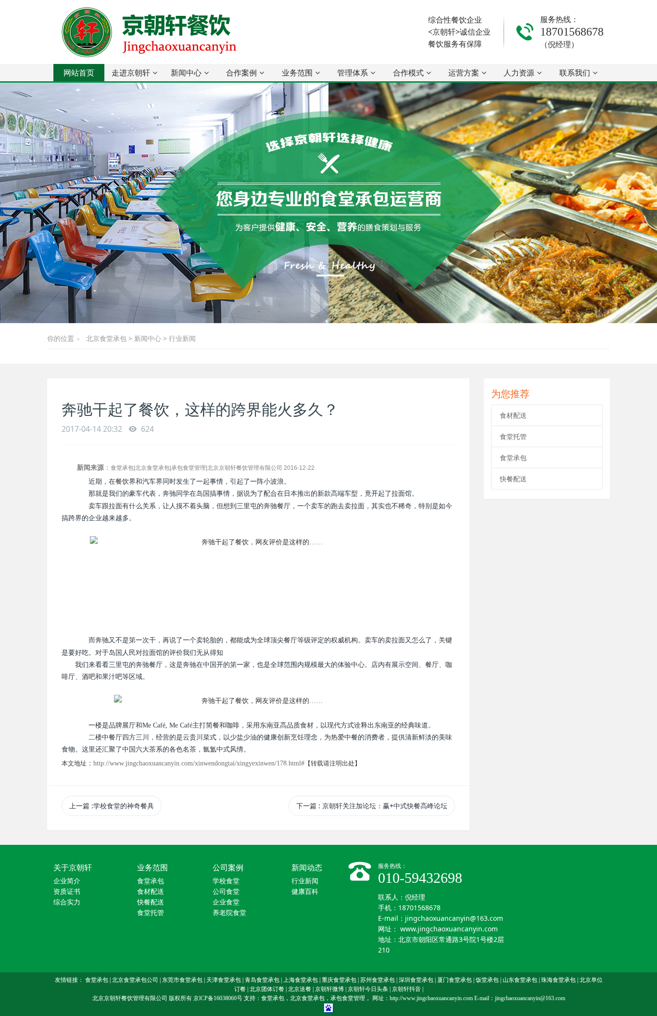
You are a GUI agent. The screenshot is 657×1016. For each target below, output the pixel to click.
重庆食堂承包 (339, 980)
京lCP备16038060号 (217, 998)
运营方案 (463, 72)
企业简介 (66, 881)
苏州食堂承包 (377, 980)
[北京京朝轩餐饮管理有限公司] (151, 32)
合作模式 (408, 72)
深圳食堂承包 (416, 980)
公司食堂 (226, 891)
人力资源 (519, 72)
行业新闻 (182, 338)
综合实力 (66, 902)
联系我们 (574, 72)
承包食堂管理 (347, 998)
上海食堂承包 (300, 980)
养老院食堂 (229, 912)
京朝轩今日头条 (368, 989)
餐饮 (122, 481)
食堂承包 (513, 457)
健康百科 (304, 891)
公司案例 (228, 868)
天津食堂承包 (223, 980)
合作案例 (241, 72)
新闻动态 (306, 868)
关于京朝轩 (72, 868)
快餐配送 (513, 478)
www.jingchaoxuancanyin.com (449, 928)
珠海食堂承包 (558, 980)
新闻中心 (186, 72)
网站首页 (78, 72)
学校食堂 (226, 881)
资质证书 (66, 891)
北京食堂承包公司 (135, 980)
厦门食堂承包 (454, 980)
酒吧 (88, 676)
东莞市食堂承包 (182, 980)
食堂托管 (513, 436)
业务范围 (297, 72)
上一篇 (111, 805)
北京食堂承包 (106, 338)
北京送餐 (299, 989)
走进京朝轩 (131, 72)
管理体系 (352, 72)
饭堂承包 (487, 980)
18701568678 (572, 31)
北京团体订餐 (267, 989)
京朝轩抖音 (406, 989)
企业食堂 (226, 902)
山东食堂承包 (520, 980)
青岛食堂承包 (262, 980)
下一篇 (371, 805)
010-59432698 (420, 878)
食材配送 (513, 415)
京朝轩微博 (329, 989)
